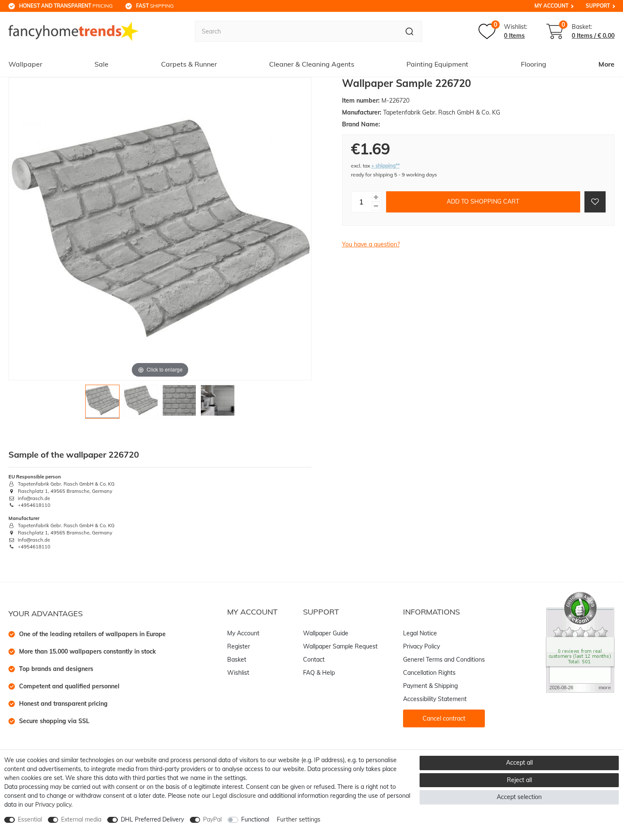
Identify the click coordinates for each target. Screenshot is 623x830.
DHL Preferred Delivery (152, 819)
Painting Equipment (437, 64)
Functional (255, 819)
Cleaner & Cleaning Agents (311, 64)
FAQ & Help (319, 672)
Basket (236, 659)
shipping (155, 6)
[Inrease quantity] (376, 197)
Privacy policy (53, 804)
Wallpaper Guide (325, 633)
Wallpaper (25, 64)
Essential (30, 819)
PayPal (212, 819)
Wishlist (238, 672)
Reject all (519, 780)
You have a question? (371, 244)
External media (81, 819)
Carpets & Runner (189, 64)
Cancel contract (444, 718)
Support (598, 6)
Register (238, 646)
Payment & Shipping (430, 686)
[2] (141, 404)
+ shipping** (385, 165)
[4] (217, 404)
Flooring (533, 64)
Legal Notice (420, 633)
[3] (179, 404)
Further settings (298, 819)
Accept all (519, 762)
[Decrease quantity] (376, 206)
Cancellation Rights (429, 672)
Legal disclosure (234, 795)
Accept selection (519, 797)
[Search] (409, 31)
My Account (551, 6)
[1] (102, 404)
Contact (314, 659)
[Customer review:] (580, 642)
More (606, 64)
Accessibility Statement (435, 699)
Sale (101, 64)
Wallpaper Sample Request (340, 646)
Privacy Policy (421, 646)
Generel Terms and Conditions (444, 659)
